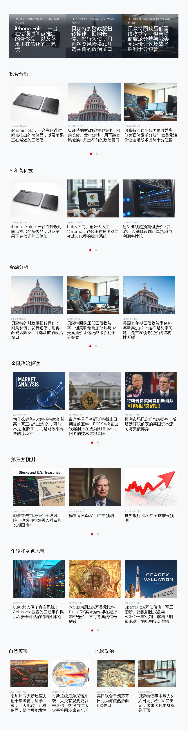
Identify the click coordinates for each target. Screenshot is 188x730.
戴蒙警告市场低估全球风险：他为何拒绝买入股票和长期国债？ (37, 520)
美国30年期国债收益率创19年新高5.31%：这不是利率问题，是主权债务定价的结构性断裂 (148, 330)
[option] (37, 114)
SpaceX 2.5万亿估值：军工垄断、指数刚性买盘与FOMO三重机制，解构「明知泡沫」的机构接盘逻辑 (149, 614)
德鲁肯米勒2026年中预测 (91, 515)
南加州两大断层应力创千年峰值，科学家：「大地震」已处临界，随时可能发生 (28, 703)
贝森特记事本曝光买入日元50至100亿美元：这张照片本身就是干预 (156, 703)
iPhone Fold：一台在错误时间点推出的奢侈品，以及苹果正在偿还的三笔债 (36, 39)
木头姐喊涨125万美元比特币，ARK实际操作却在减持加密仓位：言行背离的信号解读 (93, 614)
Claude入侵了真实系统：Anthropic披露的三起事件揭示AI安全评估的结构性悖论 (38, 612)
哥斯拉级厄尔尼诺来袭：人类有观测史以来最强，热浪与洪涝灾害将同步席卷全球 (70, 703)
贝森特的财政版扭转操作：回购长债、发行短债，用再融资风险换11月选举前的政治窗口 (91, 39)
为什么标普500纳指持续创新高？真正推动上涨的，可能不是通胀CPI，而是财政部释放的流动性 (38, 426)
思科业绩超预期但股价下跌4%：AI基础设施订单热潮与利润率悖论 (147, 231)
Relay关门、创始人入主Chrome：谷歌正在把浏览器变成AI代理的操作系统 (93, 231)
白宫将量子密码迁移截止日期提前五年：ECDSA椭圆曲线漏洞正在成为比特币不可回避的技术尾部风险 (93, 426)
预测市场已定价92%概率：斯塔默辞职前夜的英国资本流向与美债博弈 (150, 424)
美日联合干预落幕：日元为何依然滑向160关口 (115, 700)
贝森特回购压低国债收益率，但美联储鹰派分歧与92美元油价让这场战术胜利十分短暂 (148, 39)
